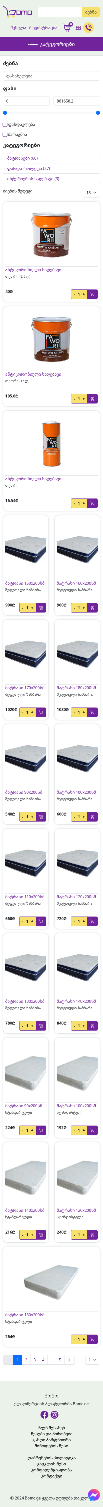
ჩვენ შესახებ (51, 1428)
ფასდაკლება (21, 124)
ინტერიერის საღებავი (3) (33, 178)
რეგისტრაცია (43, 27)
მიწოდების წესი (51, 1446)
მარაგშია (17, 134)
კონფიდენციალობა (51, 1470)
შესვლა (18, 27)
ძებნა (91, 12)
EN (78, 27)
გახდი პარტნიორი (51, 1440)
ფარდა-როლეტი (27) (28, 168)
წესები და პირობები (51, 1434)
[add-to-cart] (92, 294)
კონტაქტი (51, 1476)
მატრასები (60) (22, 158)
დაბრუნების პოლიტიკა (52, 1458)
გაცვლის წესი (51, 1464)
